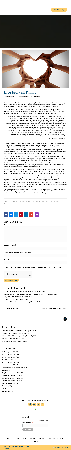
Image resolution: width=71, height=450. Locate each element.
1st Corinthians (12, 201)
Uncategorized (6, 391)
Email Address (27, 423)
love (62, 201)
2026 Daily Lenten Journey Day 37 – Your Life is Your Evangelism (30, 302)
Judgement (44, 201)
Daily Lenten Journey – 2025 (11, 378)
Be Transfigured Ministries (24, 96)
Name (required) (10, 245)
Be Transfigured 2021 (8, 352)
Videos (32, 438)
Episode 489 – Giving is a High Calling (14, 336)
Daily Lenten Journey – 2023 (11, 373)
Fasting (28, 201)
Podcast (41, 438)
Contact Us (35, 441)
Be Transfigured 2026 (9, 365)
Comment (7, 225)
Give (62, 438)
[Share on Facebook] (6, 214)
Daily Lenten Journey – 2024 (11, 375)
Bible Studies (53, 438)
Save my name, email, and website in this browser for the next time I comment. (34, 267)
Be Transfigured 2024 (9, 360)
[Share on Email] (31, 214)
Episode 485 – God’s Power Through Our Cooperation (40, 294)
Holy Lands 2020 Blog (8, 383)
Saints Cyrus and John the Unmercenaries (50, 143)
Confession (21, 201)
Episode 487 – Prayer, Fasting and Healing (33, 291)
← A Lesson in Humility (11, 308)
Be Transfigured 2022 (9, 354)
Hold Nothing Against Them (19, 299)
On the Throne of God (26, 297)
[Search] (65, 319)
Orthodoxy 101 (6, 386)
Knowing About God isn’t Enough (12, 333)
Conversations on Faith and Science (13, 368)
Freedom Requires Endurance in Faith (14, 331)
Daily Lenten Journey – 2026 (11, 381)
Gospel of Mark (35, 201)
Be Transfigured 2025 (9, 362)
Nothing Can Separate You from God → (54, 308)
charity (58, 201)
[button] (37, 214)
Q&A (3, 388)
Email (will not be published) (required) (17, 252)
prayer (6, 203)
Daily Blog (37, 96)
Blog (24, 438)
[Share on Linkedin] (26, 214)
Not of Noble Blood (8, 339)
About (17, 438)
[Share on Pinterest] (21, 214)
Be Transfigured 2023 (9, 357)
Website (7, 260)
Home (9, 438)
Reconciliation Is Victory (9, 341)
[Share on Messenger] (11, 214)
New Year (52, 201)
